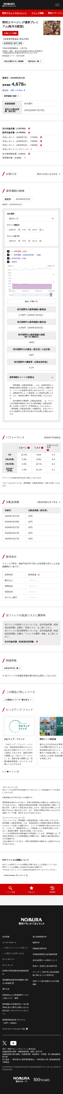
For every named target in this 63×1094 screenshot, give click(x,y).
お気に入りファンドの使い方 (16, 948)
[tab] (3, 771)
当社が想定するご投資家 (14, 61)
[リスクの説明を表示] (42, 448)
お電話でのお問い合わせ (14, 953)
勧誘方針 (36, 943)
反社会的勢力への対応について (45, 960)
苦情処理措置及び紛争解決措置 (45, 954)
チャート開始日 (13, 225)
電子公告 (5, 989)
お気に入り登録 (10, 33)
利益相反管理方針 (40, 948)
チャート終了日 (13, 236)
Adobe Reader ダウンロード (14, 875)
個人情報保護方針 (40, 937)
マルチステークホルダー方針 (13, 1029)
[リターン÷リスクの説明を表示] (48, 450)
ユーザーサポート (9, 943)
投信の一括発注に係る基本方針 (45, 966)
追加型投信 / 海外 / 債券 (13, 43)
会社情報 (5, 937)
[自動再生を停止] (18, 771)
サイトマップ (7, 965)
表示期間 (10, 214)
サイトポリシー (8, 959)
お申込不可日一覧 (11, 668)
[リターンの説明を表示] (28, 448)
